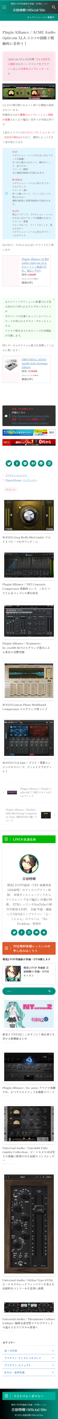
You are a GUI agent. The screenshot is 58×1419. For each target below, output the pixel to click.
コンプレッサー (30, 480)
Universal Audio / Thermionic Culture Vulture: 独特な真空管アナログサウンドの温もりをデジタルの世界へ (28, 1323)
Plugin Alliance (14, 480)
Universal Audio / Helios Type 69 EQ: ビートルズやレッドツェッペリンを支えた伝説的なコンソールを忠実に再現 (28, 1284)
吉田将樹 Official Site (29, 10)
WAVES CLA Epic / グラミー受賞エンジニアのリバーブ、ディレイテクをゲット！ (27, 767)
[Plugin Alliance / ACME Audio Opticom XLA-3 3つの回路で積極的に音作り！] (33, 463)
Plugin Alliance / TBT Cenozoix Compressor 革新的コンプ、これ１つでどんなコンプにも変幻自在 (26, 588)
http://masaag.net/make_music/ (30, 422)
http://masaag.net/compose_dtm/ (31, 416)
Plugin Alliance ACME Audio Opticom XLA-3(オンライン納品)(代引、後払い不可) (35, 265)
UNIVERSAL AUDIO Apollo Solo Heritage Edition (35, 363)
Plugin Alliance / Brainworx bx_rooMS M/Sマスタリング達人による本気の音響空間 (26, 647)
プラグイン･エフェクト (16, 475)
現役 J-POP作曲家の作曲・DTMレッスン (29, 1404)
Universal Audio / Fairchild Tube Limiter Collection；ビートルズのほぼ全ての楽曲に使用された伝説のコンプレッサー (28, 1154)
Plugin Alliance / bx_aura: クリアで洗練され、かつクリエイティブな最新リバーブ (29, 1090)
